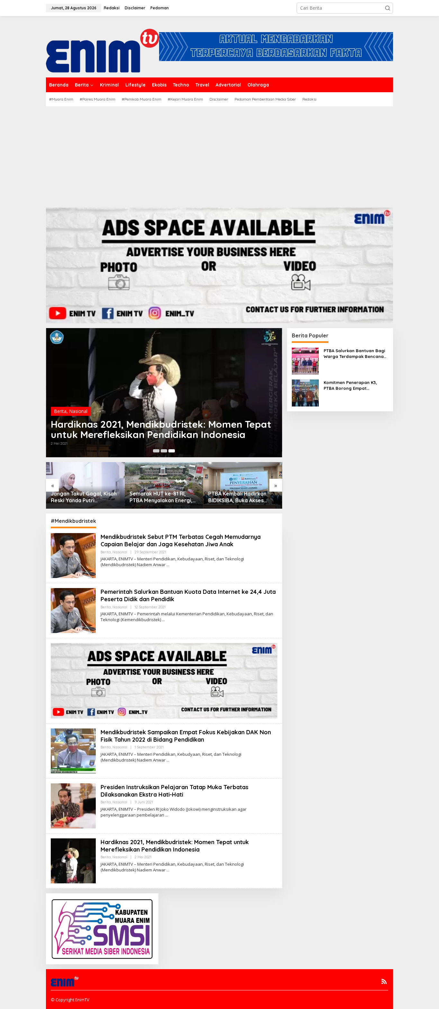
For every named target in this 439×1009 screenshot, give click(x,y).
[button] (387, 8)
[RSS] (384, 981)
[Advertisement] (219, 155)
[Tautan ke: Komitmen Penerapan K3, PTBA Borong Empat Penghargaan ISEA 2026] (305, 392)
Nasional (78, 401)
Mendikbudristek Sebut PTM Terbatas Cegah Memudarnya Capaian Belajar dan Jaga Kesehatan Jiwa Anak (181, 540)
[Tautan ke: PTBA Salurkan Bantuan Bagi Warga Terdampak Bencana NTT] (305, 360)
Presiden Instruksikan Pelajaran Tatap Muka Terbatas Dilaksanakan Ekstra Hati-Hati (174, 790)
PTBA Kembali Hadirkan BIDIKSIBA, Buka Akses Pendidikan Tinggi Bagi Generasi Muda (159, 497)
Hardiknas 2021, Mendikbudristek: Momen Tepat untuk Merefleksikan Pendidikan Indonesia (175, 845)
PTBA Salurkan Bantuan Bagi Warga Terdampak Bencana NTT (354, 353)
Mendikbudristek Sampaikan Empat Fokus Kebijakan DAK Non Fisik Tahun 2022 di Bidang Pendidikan (158, 424)
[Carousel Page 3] (171, 450)
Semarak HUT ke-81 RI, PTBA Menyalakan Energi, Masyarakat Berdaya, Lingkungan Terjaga (82, 497)
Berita (60, 401)
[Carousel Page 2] (164, 450)
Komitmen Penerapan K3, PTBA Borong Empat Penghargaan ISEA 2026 (239, 497)
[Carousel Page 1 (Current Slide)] (156, 450)
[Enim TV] (102, 46)
